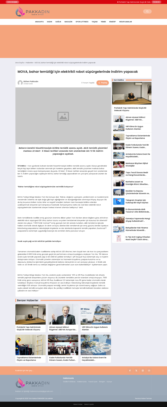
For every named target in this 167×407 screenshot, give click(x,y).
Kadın (49, 22)
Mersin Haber (78, 404)
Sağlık (58, 22)
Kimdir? (112, 22)
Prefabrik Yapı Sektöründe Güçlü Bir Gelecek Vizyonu (133, 2)
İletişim (102, 381)
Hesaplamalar (125, 22)
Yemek (103, 22)
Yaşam (94, 22)
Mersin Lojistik (89, 404)
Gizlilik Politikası (69, 381)
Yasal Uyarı (92, 381)
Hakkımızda (82, 381)
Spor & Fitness (82, 22)
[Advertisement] (83, 42)
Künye (109, 381)
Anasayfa (39, 22)
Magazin (68, 22)
